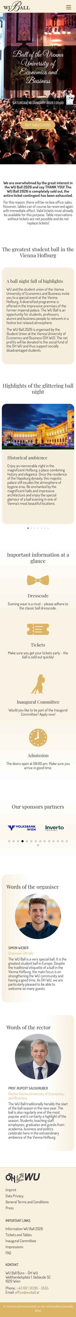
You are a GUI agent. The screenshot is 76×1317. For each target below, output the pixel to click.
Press (10, 1207)
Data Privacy (15, 1195)
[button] (28, 528)
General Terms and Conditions (27, 1201)
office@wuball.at (27, 1292)
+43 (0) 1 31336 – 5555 (33, 1288)
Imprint (11, 1189)
